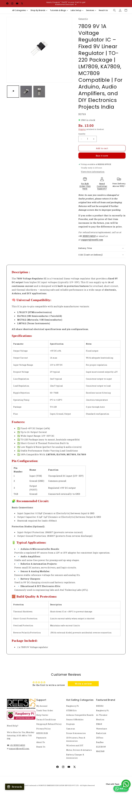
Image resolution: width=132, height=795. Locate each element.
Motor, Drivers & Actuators (79, 750)
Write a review (83, 683)
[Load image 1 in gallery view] (13, 92)
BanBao (100, 742)
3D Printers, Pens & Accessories (75, 739)
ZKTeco (99, 737)
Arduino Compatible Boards (80, 715)
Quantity (81, 134)
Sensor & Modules (75, 719)
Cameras (70, 728)
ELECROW (101, 747)
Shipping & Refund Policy (48, 724)
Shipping (82, 129)
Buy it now (102, 155)
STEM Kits (71, 710)
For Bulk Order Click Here (85, 186)
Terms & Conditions (46, 719)
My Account (42, 706)
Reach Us (40, 747)
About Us (40, 742)
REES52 (100, 706)
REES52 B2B (42, 733)
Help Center (42, 715)
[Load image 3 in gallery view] (39, 92)
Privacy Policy (43, 728)
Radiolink (101, 733)
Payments (41, 737)
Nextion (100, 719)
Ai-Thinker (102, 715)
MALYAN (100, 751)
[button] (114, 10)
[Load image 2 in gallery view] (26, 92)
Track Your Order (44, 710)
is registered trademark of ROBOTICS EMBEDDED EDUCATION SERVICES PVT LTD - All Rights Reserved (57, 785)
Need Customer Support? (102, 186)
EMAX (99, 724)
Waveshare (101, 728)
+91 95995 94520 (17, 745)
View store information (92, 171)
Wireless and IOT (74, 745)
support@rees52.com (19, 748)
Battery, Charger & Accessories (75, 756)
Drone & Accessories (76, 733)
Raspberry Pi (72, 706)
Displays (70, 724)
